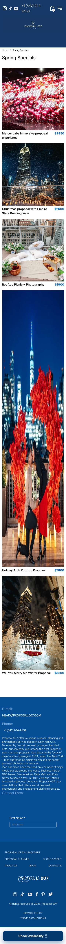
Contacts (55, 865)
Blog (33, 865)
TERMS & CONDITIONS (33, 918)
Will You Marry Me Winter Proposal (26, 673)
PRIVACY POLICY (33, 912)
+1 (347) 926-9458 (32, 8)
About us (11, 865)
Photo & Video (52, 859)
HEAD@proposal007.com (21, 715)
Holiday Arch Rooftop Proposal (23, 570)
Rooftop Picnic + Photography (23, 284)
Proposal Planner (17, 859)
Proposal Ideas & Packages (22, 852)
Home (5, 50)
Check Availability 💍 (33, 936)
